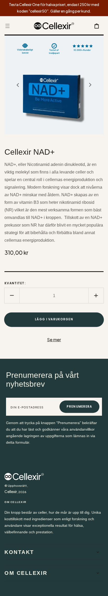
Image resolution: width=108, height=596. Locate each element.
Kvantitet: (15, 283)
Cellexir (10, 491)
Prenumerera (79, 406)
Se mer (54, 339)
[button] (7, 26)
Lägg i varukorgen (54, 319)
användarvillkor (82, 429)
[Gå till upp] (100, 588)
